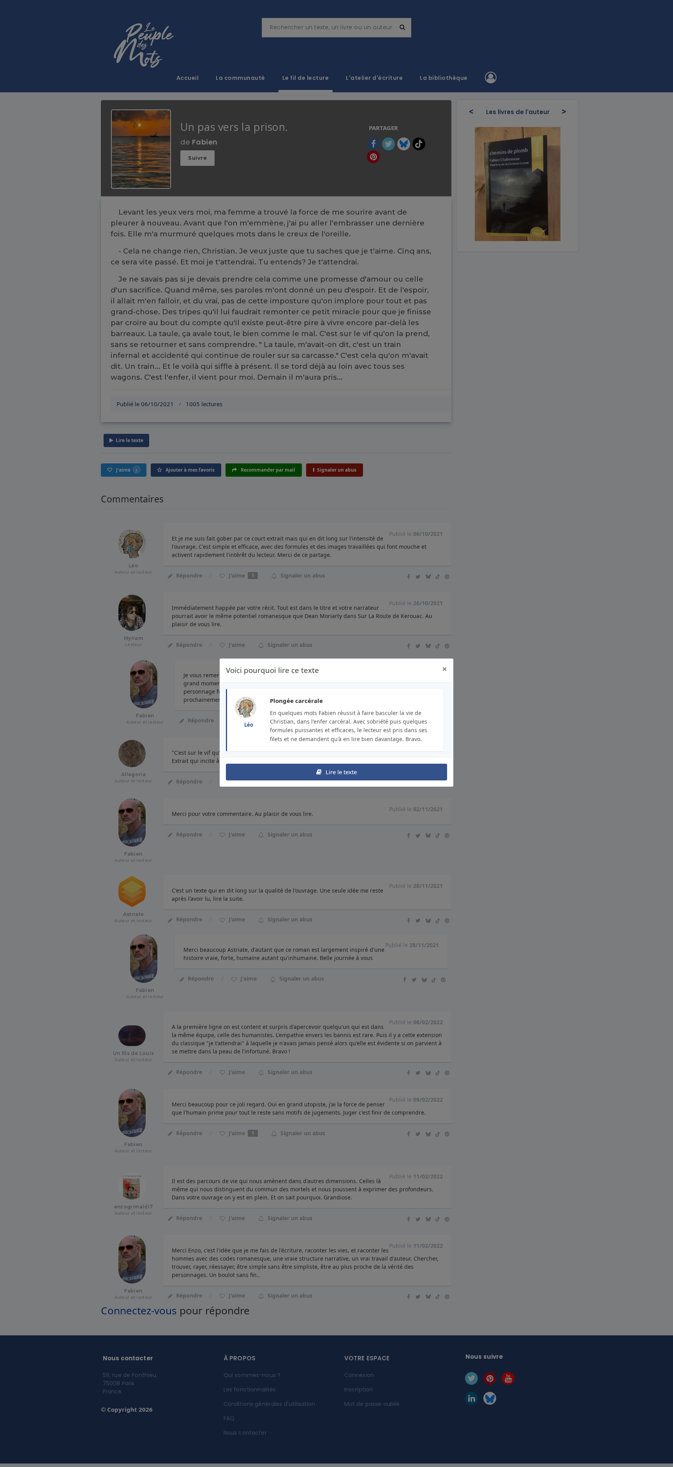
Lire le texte (340, 772)
